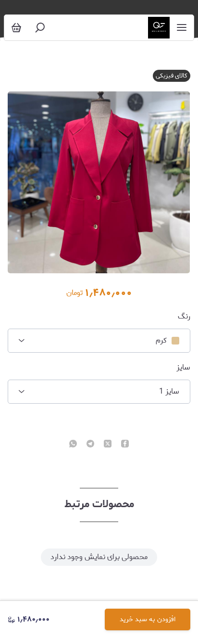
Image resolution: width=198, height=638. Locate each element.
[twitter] (107, 444)
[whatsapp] (73, 444)
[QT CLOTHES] (159, 27)
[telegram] (90, 444)
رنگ (184, 316)
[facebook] (125, 444)
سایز (183, 367)
